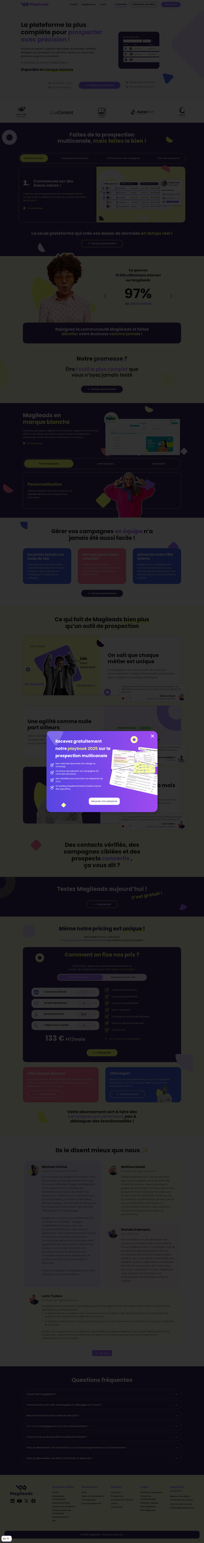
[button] (152, 736)
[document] (102, 771)
